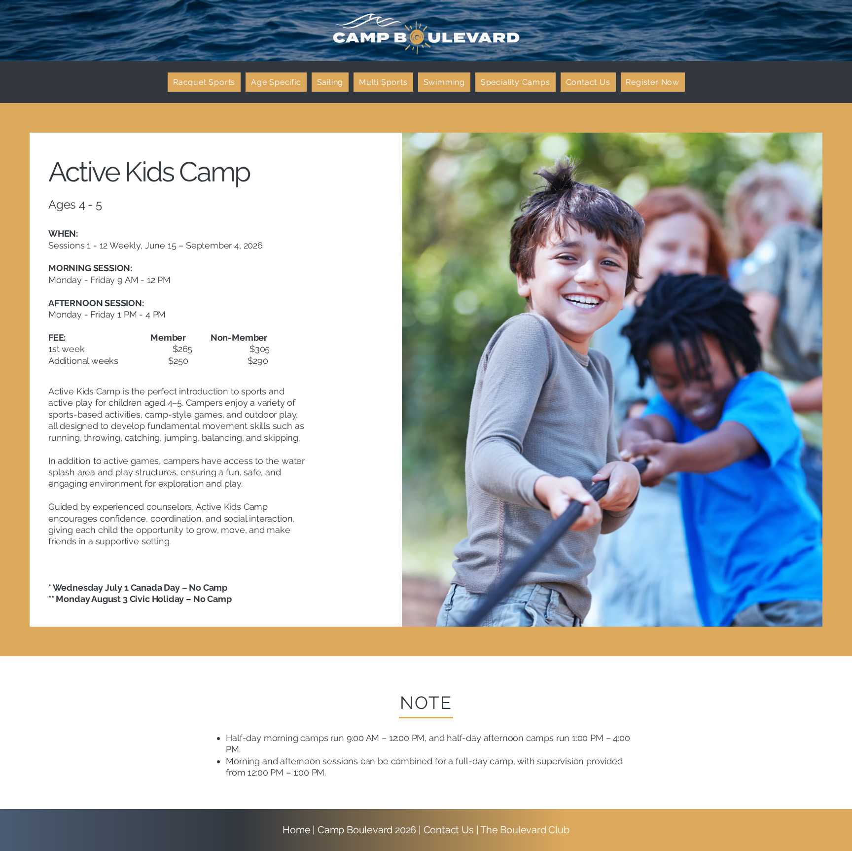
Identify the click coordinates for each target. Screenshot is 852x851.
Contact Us (450, 830)
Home (296, 830)
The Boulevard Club (524, 830)
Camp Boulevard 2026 (367, 830)
